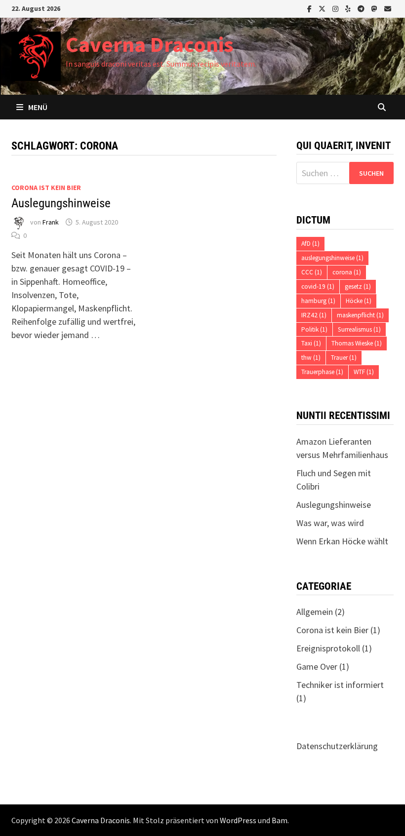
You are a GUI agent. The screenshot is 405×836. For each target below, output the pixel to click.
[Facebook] (310, 8)
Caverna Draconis (150, 44)
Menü (37, 107)
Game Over (316, 666)
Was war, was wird (330, 523)
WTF (364, 372)
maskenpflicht (360, 315)
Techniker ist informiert (340, 684)
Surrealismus (359, 329)
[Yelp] (349, 8)
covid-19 (317, 286)
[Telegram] (362, 8)
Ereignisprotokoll (328, 648)
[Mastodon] (375, 8)
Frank (50, 222)
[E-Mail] (388, 8)
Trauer (344, 357)
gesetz (358, 286)
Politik (314, 329)
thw (311, 357)
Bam (279, 820)
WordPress (238, 820)
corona (346, 272)
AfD (310, 243)
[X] (323, 8)
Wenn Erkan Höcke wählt (342, 541)
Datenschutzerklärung (337, 746)
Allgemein (314, 611)
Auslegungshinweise (61, 203)
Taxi (311, 343)
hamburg (318, 301)
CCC (311, 272)
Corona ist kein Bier (46, 187)
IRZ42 (313, 315)
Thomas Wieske (356, 343)
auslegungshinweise (332, 258)
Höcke (358, 301)
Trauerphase (322, 372)
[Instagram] (336, 8)
